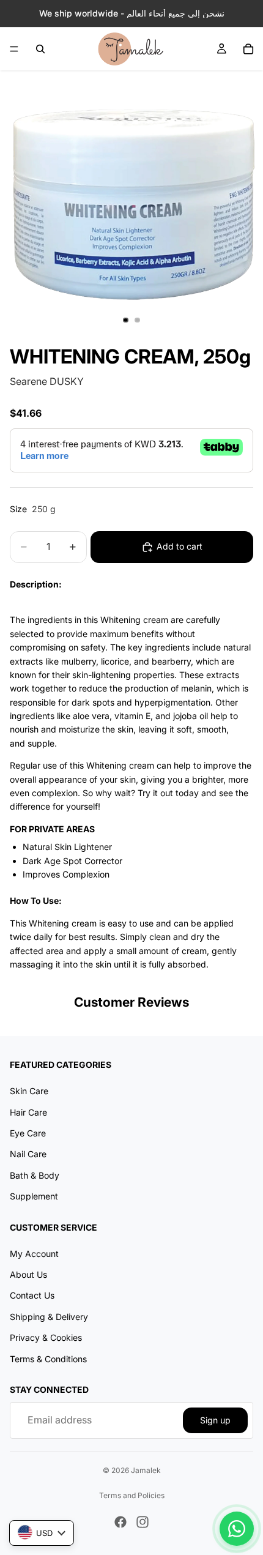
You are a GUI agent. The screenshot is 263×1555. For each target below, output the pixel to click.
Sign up (215, 1420)
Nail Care (28, 1154)
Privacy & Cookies (46, 1337)
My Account (34, 1253)
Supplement (34, 1196)
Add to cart (179, 546)
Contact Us (32, 1295)
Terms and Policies (132, 1495)
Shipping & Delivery (49, 1316)
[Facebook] (120, 1522)
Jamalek (146, 1470)
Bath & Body (34, 1175)
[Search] (40, 48)
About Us (28, 1274)
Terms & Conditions (48, 1359)
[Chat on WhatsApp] (237, 1529)
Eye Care (28, 1133)
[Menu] (14, 49)
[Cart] (248, 48)
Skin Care (29, 1091)
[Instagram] (142, 1522)
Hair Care (28, 1112)
